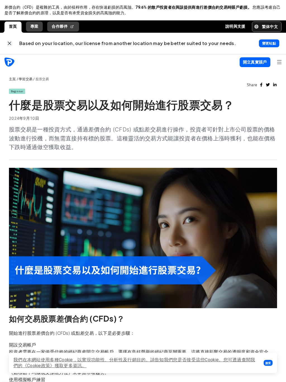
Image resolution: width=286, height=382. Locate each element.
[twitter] (268, 85)
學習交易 (25, 79)
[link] (10, 43)
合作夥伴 (60, 26)
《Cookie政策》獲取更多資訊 (52, 365)
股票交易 (42, 79)
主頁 (12, 79)
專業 (34, 26)
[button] (268, 363)
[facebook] (261, 85)
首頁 (13, 26)
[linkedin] (275, 85)
